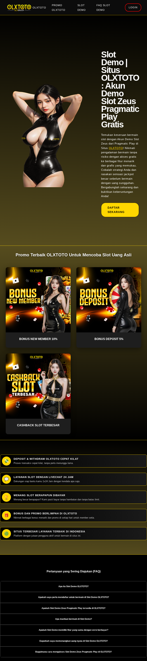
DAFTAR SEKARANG (116, 209)
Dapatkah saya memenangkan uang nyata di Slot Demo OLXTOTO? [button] (73, 641)
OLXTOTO (39, 7)
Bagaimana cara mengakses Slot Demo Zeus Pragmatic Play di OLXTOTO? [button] (73, 652)
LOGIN (133, 7)
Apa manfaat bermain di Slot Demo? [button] (73, 619)
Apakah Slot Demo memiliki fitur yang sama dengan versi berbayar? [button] (73, 630)
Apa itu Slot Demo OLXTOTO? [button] (73, 586)
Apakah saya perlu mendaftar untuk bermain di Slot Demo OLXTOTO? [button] (73, 597)
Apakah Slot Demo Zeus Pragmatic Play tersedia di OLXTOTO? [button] (73, 608)
